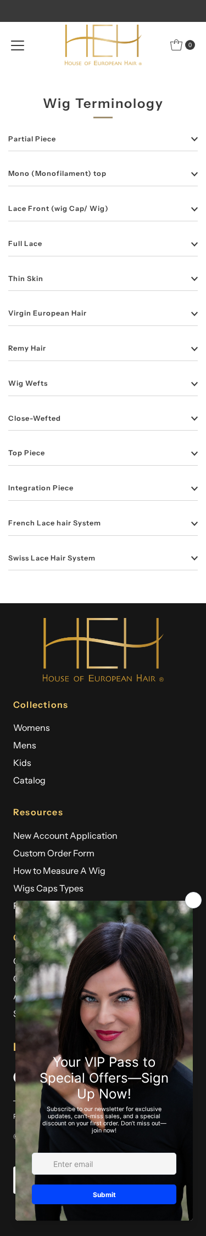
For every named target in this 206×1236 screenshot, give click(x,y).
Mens (24, 745)
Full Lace (25, 243)
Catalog (29, 780)
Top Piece (26, 453)
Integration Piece (41, 488)
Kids (22, 762)
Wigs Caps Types (48, 888)
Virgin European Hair (47, 313)
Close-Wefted (34, 418)
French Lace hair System (54, 523)
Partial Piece (32, 139)
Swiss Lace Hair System (52, 558)
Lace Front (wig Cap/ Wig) (58, 208)
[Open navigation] (17, 45)
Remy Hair (27, 348)
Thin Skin (25, 278)
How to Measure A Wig (59, 870)
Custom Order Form (53, 853)
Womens (31, 727)
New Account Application (65, 835)
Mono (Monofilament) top (57, 173)
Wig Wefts (28, 383)
